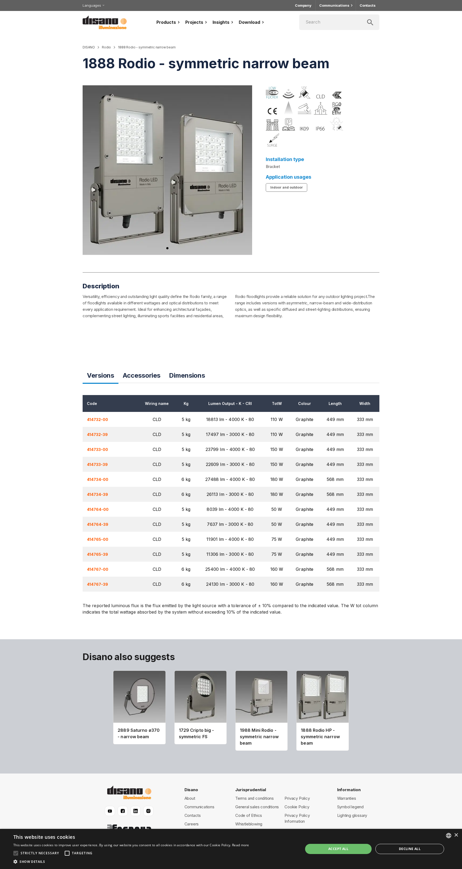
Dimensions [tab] (187, 375)
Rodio (106, 47)
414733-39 (97, 464)
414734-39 (97, 494)
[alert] (231, 849)
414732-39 (97, 434)
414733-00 (97, 449)
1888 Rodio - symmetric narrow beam (147, 47)
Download (249, 22)
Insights (221, 22)
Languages (92, 5)
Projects (194, 22)
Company (303, 5)
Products (166, 22)
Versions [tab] (100, 375)
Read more (240, 845)
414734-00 (97, 479)
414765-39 (97, 554)
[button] (131, 862)
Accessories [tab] (141, 375)
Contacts (368, 5)
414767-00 (97, 569)
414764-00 (98, 509)
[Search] (339, 22)
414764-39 (97, 524)
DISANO (89, 47)
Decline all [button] (410, 849)
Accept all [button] (338, 849)
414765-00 (97, 539)
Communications (334, 5)
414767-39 (97, 584)
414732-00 (97, 420)
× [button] (456, 835)
